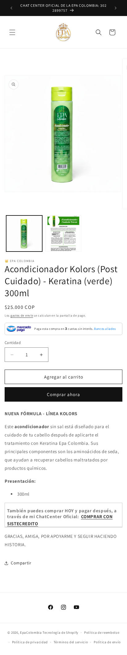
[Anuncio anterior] (11, 8)
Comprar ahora (63, 394)
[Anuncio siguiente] (115, 8)
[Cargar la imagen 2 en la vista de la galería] (63, 233)
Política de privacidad (30, 642)
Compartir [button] (21, 563)
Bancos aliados (105, 329)
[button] (12, 32)
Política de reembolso (102, 632)
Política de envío (107, 642)
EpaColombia (31, 632)
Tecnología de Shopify (60, 632)
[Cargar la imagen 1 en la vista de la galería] (24, 233)
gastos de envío (21, 315)
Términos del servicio (71, 642)
